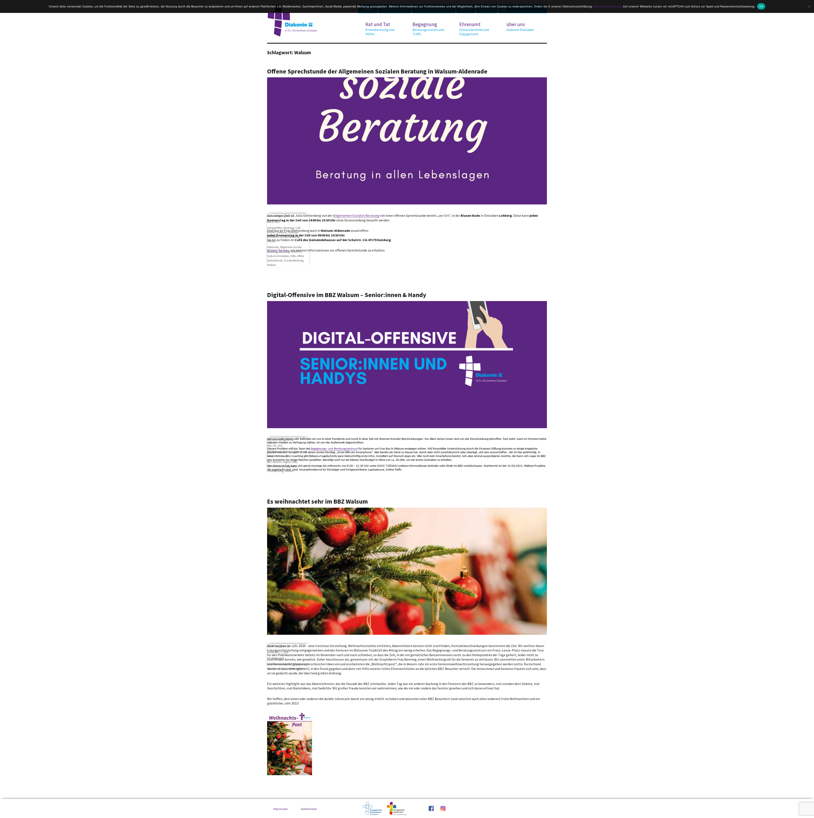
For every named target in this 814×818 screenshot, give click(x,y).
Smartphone (289, 466)
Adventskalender (276, 664)
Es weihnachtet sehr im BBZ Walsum (317, 501)
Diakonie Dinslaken (278, 256)
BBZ (289, 664)
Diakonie (281, 232)
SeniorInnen (274, 466)
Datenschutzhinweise (608, 6)
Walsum (271, 241)
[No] (809, 6)
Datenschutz (309, 809)
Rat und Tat (379, 28)
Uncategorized (275, 658)
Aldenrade (273, 247)
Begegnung (428, 28)
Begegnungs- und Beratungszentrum (334, 448)
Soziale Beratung (289, 237)
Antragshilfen (274, 228)
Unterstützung (275, 471)
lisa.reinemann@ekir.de (280, 216)
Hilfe (292, 256)
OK (761, 6)
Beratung (288, 228)
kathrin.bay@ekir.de (278, 646)
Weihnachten (296, 668)
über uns (520, 26)
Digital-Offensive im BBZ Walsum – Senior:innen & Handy (346, 295)
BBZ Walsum (274, 451)
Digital (286, 451)
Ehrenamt (474, 28)
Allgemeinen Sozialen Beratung (356, 215)
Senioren (272, 456)
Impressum (280, 809)
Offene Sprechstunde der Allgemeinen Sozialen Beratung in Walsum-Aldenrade (377, 71)
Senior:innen (299, 451)
